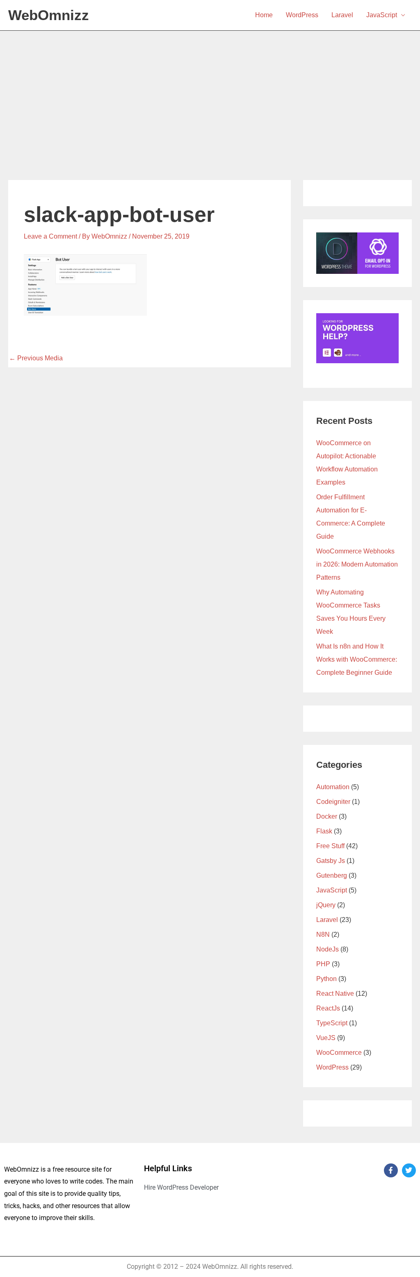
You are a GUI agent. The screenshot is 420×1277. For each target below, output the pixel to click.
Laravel (342, 14)
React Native (335, 993)
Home (264, 14)
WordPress (302, 14)
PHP (323, 964)
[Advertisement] (210, 92)
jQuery (326, 904)
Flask (324, 831)
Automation (332, 786)
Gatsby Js (330, 860)
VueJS (326, 1037)
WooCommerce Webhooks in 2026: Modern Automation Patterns (357, 564)
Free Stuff (330, 845)
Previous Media (36, 358)
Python (326, 978)
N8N (323, 934)
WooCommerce (339, 1052)
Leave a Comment (50, 236)
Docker (326, 816)
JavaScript (381, 14)
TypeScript (331, 1023)
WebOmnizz (48, 15)
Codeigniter (333, 801)
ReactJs (328, 1008)
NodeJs (327, 949)
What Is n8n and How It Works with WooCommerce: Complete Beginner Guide (356, 659)
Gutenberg (331, 875)
